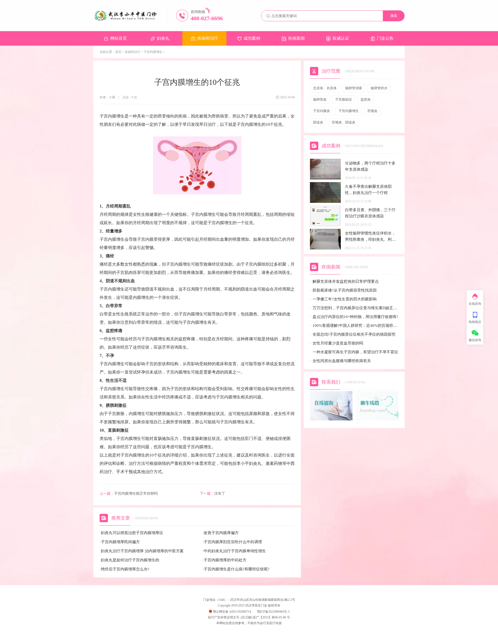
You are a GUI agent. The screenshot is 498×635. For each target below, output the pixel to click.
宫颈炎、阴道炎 (343, 122)
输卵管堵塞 (353, 88)
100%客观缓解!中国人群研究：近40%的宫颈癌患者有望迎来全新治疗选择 (354, 326)
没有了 (212, 493)
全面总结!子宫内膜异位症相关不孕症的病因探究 (353, 334)
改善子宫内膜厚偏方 (220, 533)
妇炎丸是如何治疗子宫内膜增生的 (129, 560)
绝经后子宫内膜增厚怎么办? (124, 569)
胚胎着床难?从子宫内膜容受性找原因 (343, 290)
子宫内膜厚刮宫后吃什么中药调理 (232, 542)
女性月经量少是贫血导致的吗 (336, 343)
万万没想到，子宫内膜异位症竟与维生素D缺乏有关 (354, 308)
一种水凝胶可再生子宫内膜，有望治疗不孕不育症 (354, 352)
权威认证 (341, 38)
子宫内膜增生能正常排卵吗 (129, 493)
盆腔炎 (366, 99)
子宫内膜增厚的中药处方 (224, 560)
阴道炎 (318, 122)
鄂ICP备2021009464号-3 (273, 611)
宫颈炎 (372, 111)
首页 (118, 52)
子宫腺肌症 (343, 99)
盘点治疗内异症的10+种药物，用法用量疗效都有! (354, 317)
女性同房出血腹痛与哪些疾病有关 (340, 361)
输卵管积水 (379, 88)
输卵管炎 (320, 99)
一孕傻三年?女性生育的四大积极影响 (343, 299)
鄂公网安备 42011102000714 (231, 611)
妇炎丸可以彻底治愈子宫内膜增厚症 (131, 533)
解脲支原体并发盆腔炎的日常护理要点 (344, 282)
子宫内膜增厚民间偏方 (120, 542)
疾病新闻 (296, 38)
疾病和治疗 (207, 38)
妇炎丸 (163, 38)
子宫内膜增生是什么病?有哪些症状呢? (235, 569)
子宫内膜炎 (321, 111)
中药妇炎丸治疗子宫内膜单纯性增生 (234, 551)
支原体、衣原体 (325, 88)
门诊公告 (385, 38)
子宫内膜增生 (153, 52)
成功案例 (252, 38)
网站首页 (118, 38)
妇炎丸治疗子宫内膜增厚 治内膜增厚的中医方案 (142, 551)
